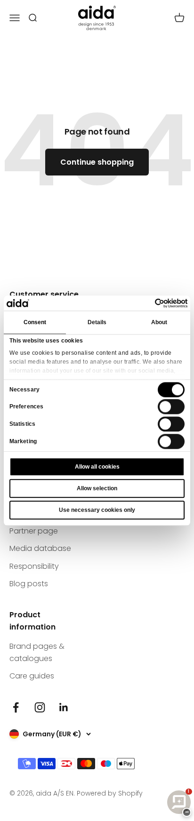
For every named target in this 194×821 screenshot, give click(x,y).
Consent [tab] (35, 322)
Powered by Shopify (110, 793)
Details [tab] (97, 322)
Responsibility (34, 566)
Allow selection (97, 488)
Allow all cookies (97, 466)
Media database (40, 548)
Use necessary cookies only (97, 510)
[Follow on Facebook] (15, 707)
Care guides (31, 675)
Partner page (33, 531)
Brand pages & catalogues (37, 652)
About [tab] (159, 322)
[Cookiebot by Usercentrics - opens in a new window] (146, 303)
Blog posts (28, 583)
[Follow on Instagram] (39, 707)
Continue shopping (97, 162)
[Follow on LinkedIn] (63, 707)
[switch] (171, 406)
